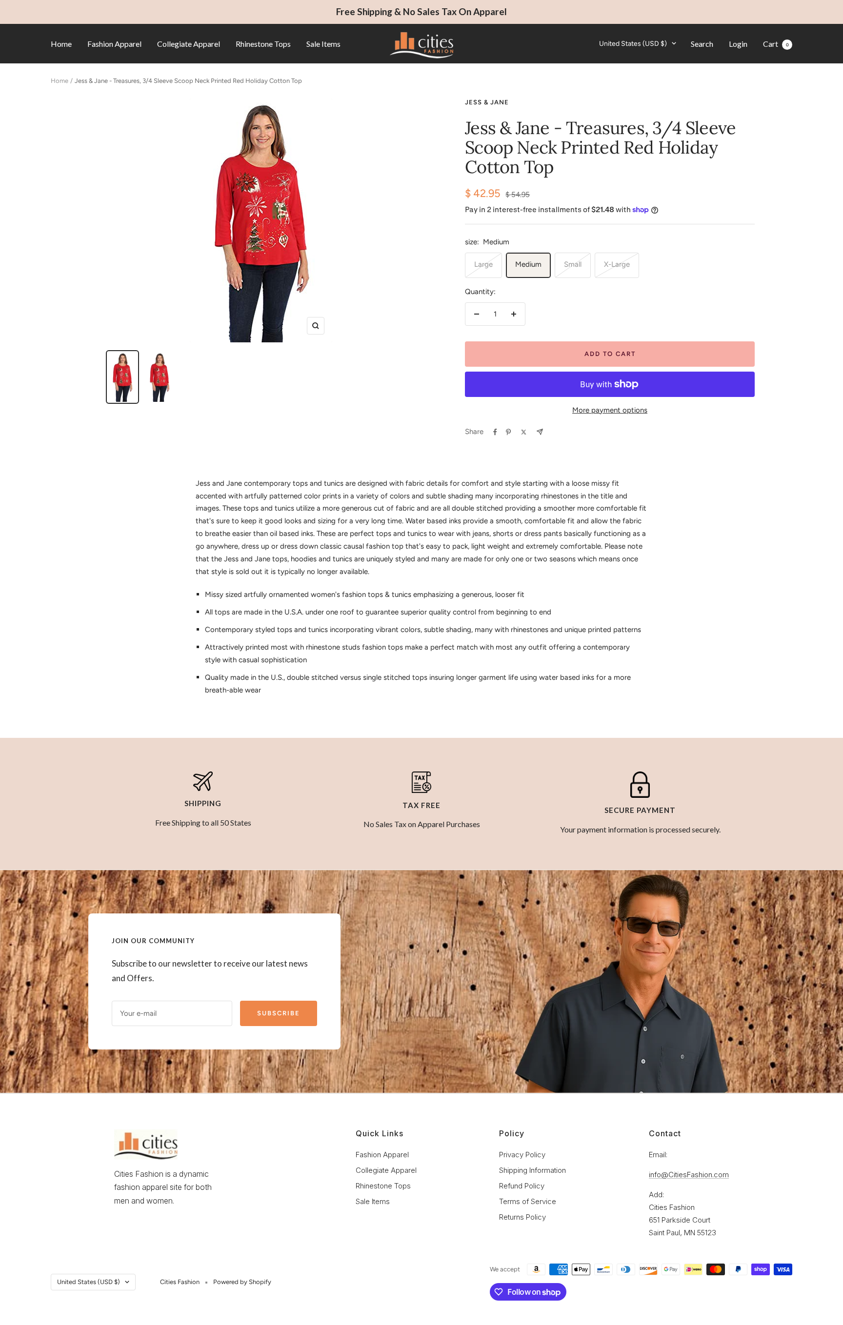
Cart (776, 43)
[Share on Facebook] (495, 432)
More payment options (609, 410)
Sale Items (323, 43)
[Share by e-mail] (540, 432)
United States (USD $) (633, 43)
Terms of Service (527, 1201)
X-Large (617, 264)
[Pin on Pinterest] (508, 432)
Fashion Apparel (114, 43)
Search (702, 43)
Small (573, 264)
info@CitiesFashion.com (689, 1174)
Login (738, 43)
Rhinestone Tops (263, 43)
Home (61, 43)
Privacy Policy (522, 1154)
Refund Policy (521, 1185)
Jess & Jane (487, 102)
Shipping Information (532, 1170)
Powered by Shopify (242, 1281)
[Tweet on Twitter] (524, 432)
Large (483, 264)
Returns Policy (522, 1217)
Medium (528, 264)
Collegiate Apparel (188, 43)
